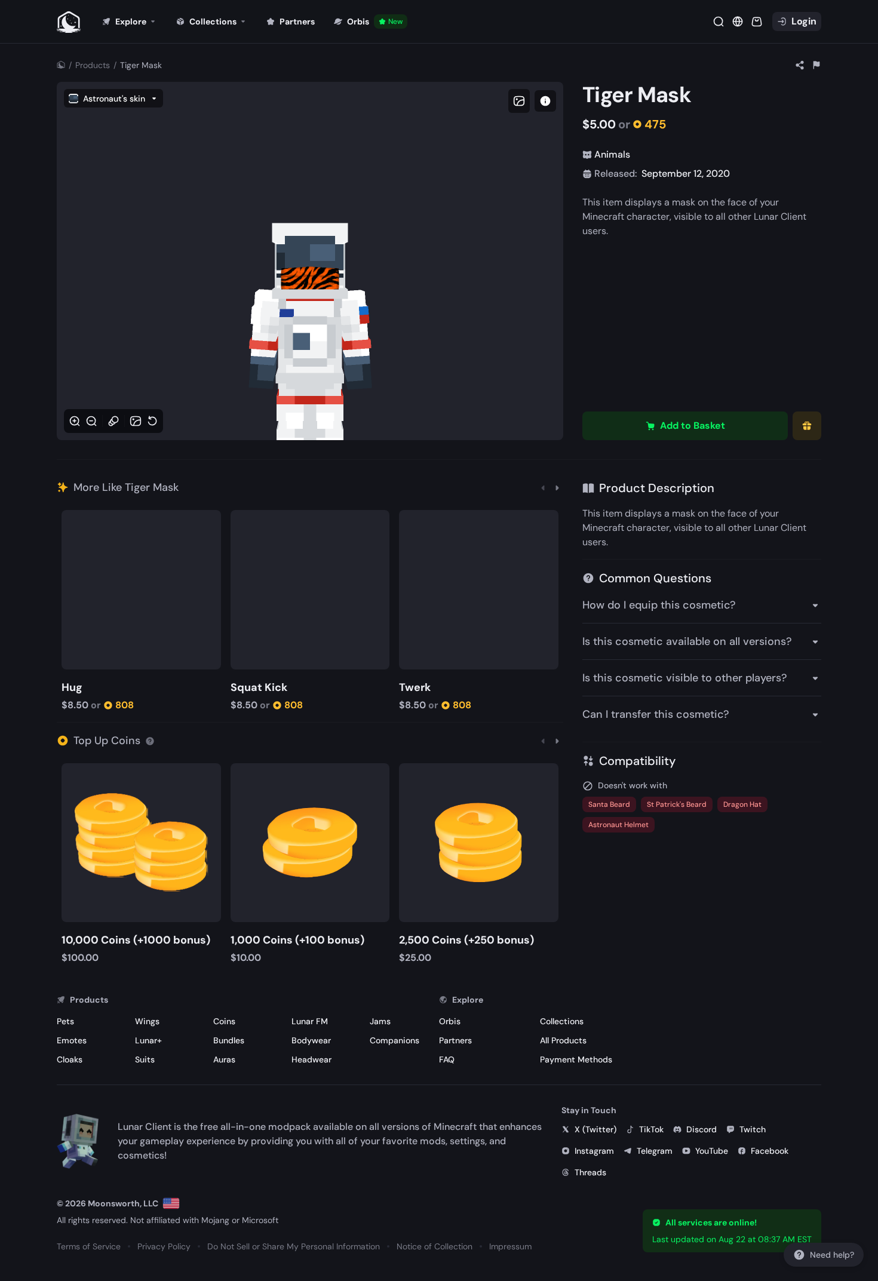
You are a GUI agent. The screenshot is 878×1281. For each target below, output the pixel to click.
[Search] (718, 21)
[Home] (61, 65)
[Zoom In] (75, 421)
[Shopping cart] (757, 21)
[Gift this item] (807, 425)
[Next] (557, 487)
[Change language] (171, 1203)
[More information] (150, 740)
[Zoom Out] (91, 421)
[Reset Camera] (152, 421)
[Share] (800, 65)
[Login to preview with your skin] (545, 101)
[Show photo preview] (519, 101)
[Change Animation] (113, 421)
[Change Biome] (136, 421)
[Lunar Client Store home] (69, 21)
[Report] (816, 65)
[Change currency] (738, 21)
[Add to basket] (72, 520)
